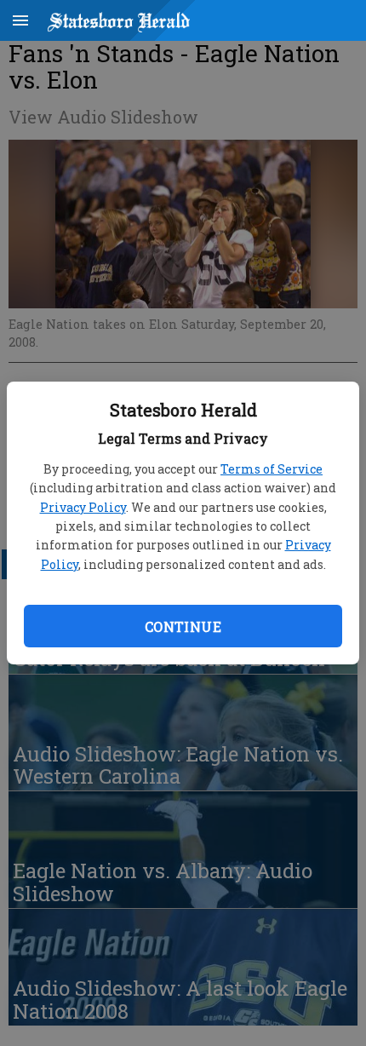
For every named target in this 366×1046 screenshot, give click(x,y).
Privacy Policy (83, 507)
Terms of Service (271, 469)
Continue (183, 626)
